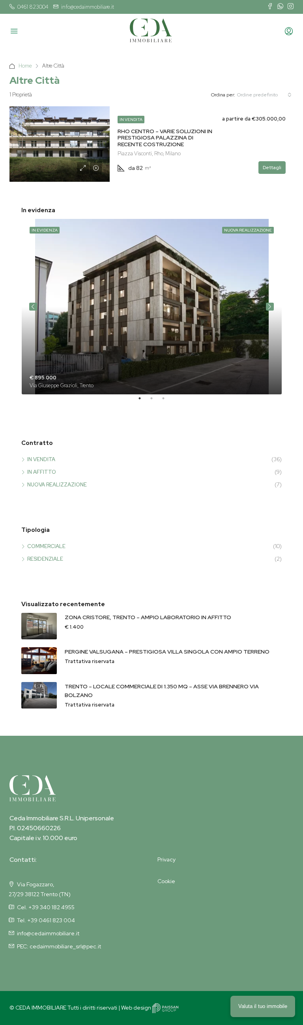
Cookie (166, 881)
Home (25, 65)
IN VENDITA (131, 119)
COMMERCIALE (46, 546)
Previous (33, 307)
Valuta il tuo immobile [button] (262, 1006)
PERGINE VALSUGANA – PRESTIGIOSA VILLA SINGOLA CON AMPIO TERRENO (167, 651)
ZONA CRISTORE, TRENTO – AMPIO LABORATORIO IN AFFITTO (148, 617)
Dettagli (272, 167)
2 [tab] (155, 401)
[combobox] (264, 95)
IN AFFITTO (41, 472)
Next (270, 307)
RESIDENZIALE (45, 559)
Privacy (166, 859)
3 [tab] (167, 401)
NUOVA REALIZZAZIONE (57, 484)
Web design (136, 1007)
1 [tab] (144, 401)
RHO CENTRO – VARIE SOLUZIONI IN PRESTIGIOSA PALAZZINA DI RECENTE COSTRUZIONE (165, 138)
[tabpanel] (152, 306)
